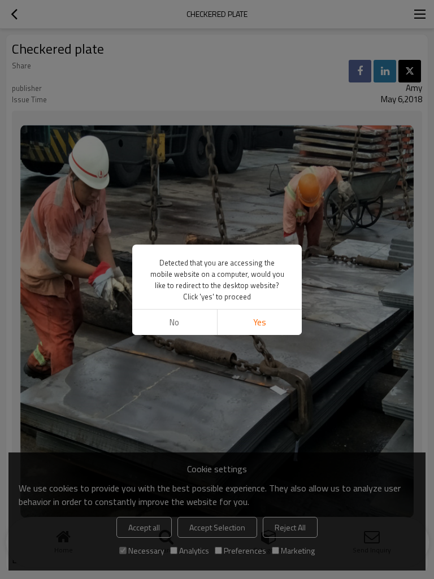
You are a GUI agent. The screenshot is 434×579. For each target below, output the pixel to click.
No (174, 322)
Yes (259, 322)
